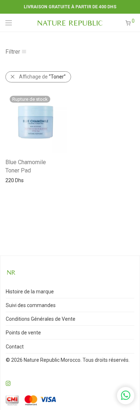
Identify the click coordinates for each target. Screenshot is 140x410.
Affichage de (42, 77)
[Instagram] (8, 383)
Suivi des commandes (31, 305)
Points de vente (23, 332)
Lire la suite (14, 180)
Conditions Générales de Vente (40, 319)
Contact (15, 347)
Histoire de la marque (30, 291)
